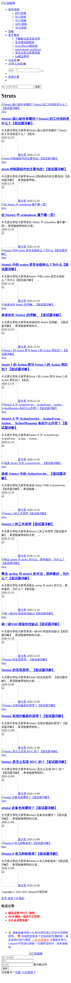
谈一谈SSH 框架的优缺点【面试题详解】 (31, 624)
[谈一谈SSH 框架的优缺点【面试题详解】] (27, 613)
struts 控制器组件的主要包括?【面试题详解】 (34, 169)
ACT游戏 (20, 20)
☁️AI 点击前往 (40, 939)
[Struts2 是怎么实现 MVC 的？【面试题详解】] (30, 751)
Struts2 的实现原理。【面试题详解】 (28, 670)
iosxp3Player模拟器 (26, 45)
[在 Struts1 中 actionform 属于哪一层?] (24, 204)
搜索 (37, 86)
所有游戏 (13, 9)
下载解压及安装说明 (27, 38)
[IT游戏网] (8, 3)
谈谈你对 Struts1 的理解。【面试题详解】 (31, 315)
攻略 (11, 31)
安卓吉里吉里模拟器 (27, 52)
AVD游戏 (21, 27)
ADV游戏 (21, 24)
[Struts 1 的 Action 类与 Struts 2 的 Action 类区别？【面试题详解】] (35, 354)
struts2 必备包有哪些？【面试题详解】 (29, 808)
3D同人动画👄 (17, 63)
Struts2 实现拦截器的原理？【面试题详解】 (33, 716)
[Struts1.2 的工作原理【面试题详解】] (24, 513)
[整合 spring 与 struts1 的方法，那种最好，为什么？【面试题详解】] (35, 563)
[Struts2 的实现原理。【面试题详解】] (24, 659)
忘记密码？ (29, 972)
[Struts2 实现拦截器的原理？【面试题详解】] (29, 705)
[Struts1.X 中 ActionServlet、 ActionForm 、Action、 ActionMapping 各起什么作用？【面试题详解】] (35, 408)
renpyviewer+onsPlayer (28, 49)
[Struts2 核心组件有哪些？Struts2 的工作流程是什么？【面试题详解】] (35, 108)
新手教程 (13, 35)
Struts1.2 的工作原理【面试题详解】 (27, 524)
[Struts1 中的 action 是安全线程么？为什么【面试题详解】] (35, 254)
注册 (18, 972)
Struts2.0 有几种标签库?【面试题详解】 (30, 854)
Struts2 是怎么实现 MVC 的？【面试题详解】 (34, 762)
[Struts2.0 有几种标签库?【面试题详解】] (26, 843)
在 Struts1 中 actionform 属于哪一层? (28, 215)
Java (3, 111)
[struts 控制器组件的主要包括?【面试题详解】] (30, 158)
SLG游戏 (20, 16)
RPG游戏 (20, 13)
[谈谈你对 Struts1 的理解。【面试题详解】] (27, 304)
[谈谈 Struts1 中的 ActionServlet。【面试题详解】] (31, 463)
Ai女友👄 (14, 60)
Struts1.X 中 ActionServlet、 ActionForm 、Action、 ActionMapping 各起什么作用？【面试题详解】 (34, 423)
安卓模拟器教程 (24, 42)
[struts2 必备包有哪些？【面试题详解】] (25, 797)
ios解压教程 (22, 56)
